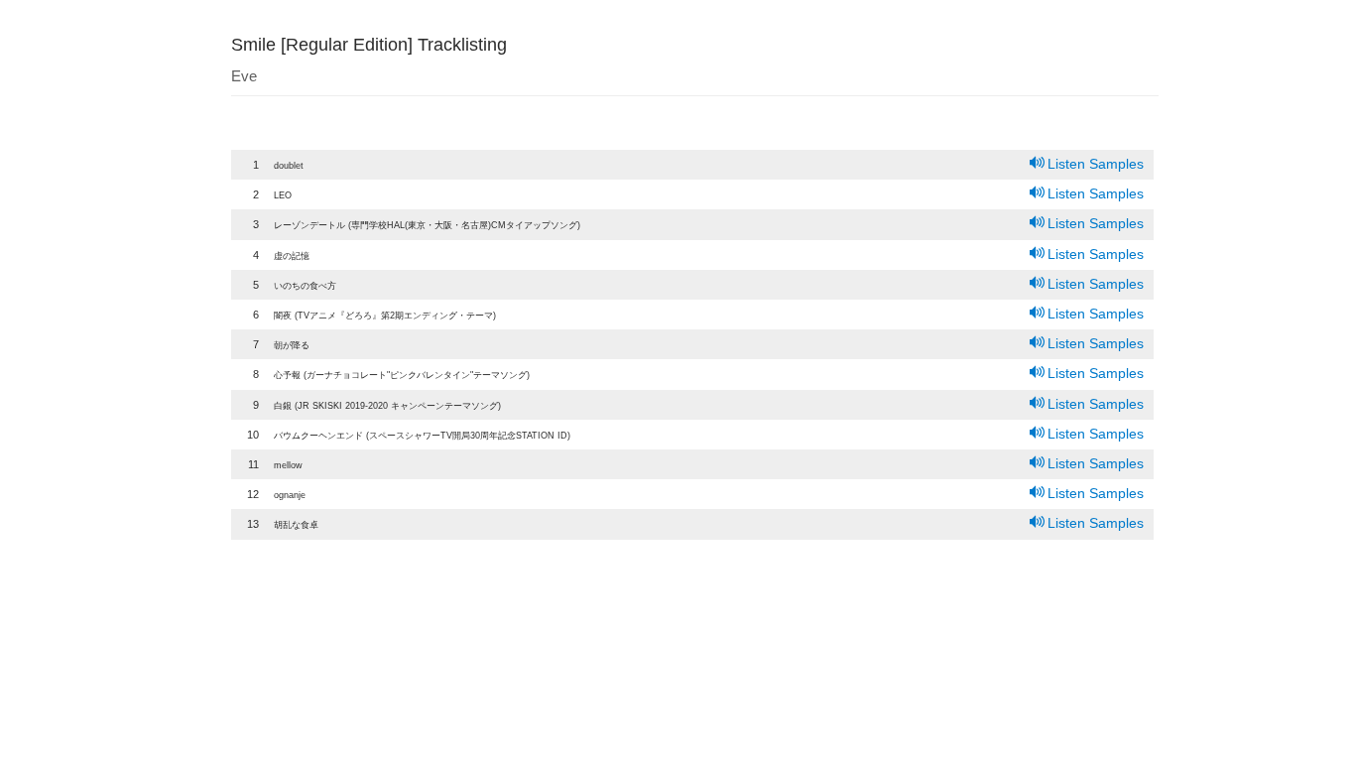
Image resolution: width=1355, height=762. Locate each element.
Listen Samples (1095, 164)
